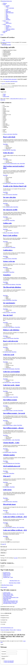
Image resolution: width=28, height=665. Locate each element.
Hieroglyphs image (9, 504)
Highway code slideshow (11, 330)
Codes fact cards (8, 354)
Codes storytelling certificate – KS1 (15, 517)
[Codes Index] (3, 544)
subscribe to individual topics (11, 81)
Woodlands (8, 19)
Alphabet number (9, 455)
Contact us (8, 30)
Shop (4, 32)
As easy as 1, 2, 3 (6, 576)
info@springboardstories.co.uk (7, 627)
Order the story (8, 153)
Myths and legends (9, 12)
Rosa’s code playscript (10, 341)
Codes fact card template (11, 371)
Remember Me (5, 656)
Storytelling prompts (10, 400)
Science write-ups (9, 261)
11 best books (11, 8)
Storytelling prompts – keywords (14, 413)
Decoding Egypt (6, 572)
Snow (7, 15)
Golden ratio (7, 223)
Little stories (7, 489)
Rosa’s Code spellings (10, 235)
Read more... (3, 552)
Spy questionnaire (9, 303)
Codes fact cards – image (11, 385)
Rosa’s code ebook (9, 137)
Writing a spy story (7, 573)
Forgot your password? (9, 660)
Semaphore (7, 275)
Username (4, 651)
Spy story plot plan (9, 197)
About (4, 24)
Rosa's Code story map (8, 593)
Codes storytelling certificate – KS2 (15, 530)
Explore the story (6, 574)
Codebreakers (8, 250)
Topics (4, 4)
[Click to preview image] (6, 42)
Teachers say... (9, 26)
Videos (7, 22)
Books (7, 6)
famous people (6, 96)
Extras (4, 20)
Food (7, 10)
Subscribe (5, 31)
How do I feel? (8, 315)
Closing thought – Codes (11, 442)
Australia (7, 5)
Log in (3, 83)
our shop (16, 557)
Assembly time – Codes (8, 577)
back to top (3, 99)
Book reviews (8, 23)
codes (4, 95)
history (4, 94)
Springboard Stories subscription (10, 79)
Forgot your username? (9, 662)
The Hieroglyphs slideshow (12, 287)
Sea (6, 13)
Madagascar (8, 11)
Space (7, 16)
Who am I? (7, 476)
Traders (7, 18)
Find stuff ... (3, 565)
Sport (7, 17)
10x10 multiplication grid (11, 466)
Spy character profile (10, 209)
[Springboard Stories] (6, 1)
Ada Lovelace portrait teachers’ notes (10, 597)
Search (7, 27)
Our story (8, 25)
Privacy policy (13, 629)
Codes (7, 9)
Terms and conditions (10, 28)
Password (4, 653)
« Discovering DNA (14, 98)
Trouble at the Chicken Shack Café (14, 186)
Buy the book (3, 560)
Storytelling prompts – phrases (13, 428)
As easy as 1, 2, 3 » (22, 98)
